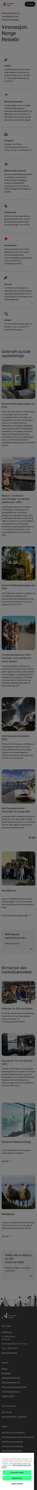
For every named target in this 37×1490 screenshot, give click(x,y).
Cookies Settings (17, 1483)
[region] (17, 1471)
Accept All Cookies (17, 1472)
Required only (17, 1478)
